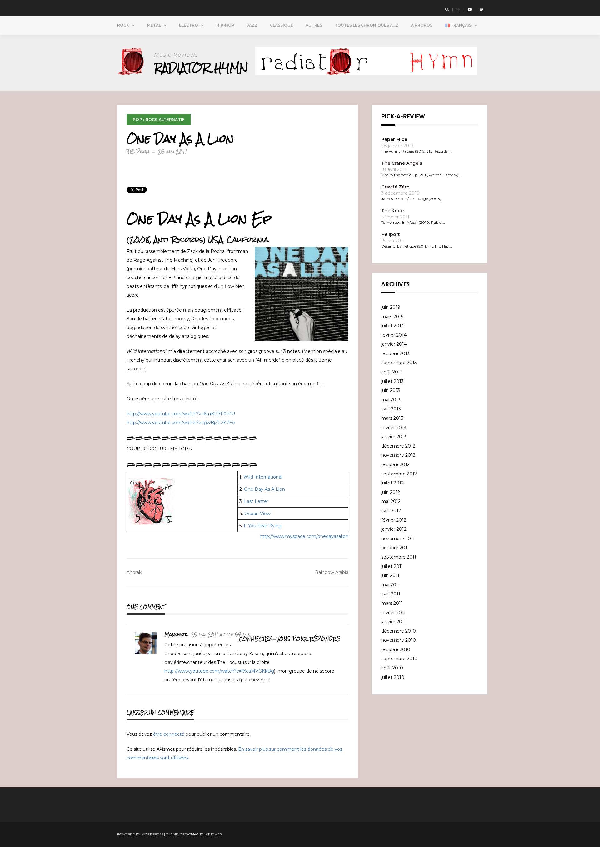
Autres (314, 25)
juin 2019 (390, 307)
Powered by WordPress (140, 834)
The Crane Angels (401, 163)
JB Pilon (138, 151)
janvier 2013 (394, 436)
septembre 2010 (399, 658)
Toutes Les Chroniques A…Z (366, 25)
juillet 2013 (392, 381)
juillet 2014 (392, 325)
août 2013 (391, 372)
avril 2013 (391, 409)
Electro (188, 25)
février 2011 (393, 612)
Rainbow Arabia (331, 572)
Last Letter (256, 501)
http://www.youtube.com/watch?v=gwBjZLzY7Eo (181, 422)
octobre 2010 (395, 649)
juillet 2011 (392, 566)
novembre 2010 (398, 640)
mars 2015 (392, 316)
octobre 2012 (395, 464)
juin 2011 (390, 575)
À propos (421, 25)
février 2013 (393, 427)
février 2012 (393, 520)
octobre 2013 (395, 353)
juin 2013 (390, 390)
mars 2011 (392, 603)
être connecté (168, 734)
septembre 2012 (399, 474)
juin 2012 (390, 492)
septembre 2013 (399, 362)
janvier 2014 (394, 344)
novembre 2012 (398, 455)
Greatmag (189, 834)
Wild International (262, 477)
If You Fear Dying (263, 526)
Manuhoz (176, 634)
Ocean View (257, 513)
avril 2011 (390, 594)
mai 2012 (391, 501)
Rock (123, 25)
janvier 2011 (393, 621)
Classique (281, 25)
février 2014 (394, 335)
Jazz (252, 25)
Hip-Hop (225, 25)
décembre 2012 (398, 446)
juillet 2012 (392, 483)
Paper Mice (394, 139)
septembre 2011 (398, 557)
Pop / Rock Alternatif (158, 119)
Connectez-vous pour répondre (289, 638)
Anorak (134, 572)
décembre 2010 (398, 631)
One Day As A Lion (264, 489)
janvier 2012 (394, 529)
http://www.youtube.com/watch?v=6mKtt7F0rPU (181, 414)
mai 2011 (390, 585)
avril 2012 (391, 511)
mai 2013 (391, 400)
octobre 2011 (395, 547)
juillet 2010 (392, 677)
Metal (154, 25)
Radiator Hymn (201, 68)
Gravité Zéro (395, 187)
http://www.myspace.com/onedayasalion (304, 536)
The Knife (392, 210)
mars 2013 (392, 418)
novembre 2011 (398, 538)
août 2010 (392, 668)
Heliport (390, 234)
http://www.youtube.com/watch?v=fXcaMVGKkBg (219, 671)
